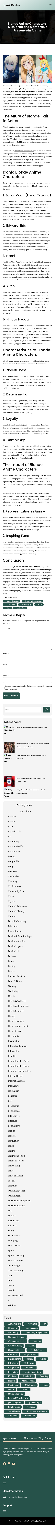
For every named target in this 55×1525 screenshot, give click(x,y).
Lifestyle (12, 1120)
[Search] (46, 709)
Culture (12, 916)
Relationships (14, 1407)
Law (10, 1101)
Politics (12, 1215)
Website (6, 675)
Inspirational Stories (33, 1372)
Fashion (12, 956)
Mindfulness (30, 1385)
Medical (12, 1135)
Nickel (11, 1180)
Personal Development (19, 1200)
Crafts (11, 896)
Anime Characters (13, 601)
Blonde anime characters (33, 601)
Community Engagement (36, 1332)
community (13, 1332)
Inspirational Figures (18, 1061)
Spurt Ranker (11, 5)
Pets (10, 1210)
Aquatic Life (14, 831)
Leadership (13, 1106)
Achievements (14, 1324)
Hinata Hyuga (26, 604)
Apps (10, 826)
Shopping (13, 1240)
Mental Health (28, 1380)
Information (14, 1051)
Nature (11, 1150)
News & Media (15, 1175)
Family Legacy (15, 946)
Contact (48, 1438)
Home (27, 1438)
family (30, 1359)
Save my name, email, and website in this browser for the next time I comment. (28, 687)
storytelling (13, 1415)
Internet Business (16, 1080)
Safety (11, 1230)
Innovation (30, 1367)
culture (32, 1345)
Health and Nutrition (18, 1006)
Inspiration (13, 1372)
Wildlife (12, 1305)
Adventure (32, 1324)
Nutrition (12, 1185)
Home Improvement (18, 1026)
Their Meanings (16, 1270)
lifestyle (11, 1380)
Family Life (14, 951)
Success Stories (15, 1260)
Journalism (13, 1090)
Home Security (15, 1031)
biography (12, 1328)
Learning (44, 1376)
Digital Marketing (17, 921)
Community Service (17, 1341)
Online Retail (14, 1195)
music (45, 1385)
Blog (10, 866)
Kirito (40, 604)
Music (11, 1145)
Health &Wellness (17, 1001)
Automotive (14, 851)
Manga (11, 1130)
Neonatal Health (16, 1160)
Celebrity (12, 881)
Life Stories (14, 1116)
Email (6, 664)
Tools (11, 1280)
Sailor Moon (21, 608)
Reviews (12, 1225)
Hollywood (29, 1363)
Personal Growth (16, 1205)
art (45, 1324)
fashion (43, 1359)
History (12, 1016)
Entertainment (15, 931)
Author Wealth (15, 846)
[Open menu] (50, 5)
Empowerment (30, 1354)
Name (6, 654)
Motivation (13, 1140)
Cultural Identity (16, 911)
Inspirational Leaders (18, 1066)
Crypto (11, 901)
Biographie (13, 861)
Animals (12, 816)
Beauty (11, 856)
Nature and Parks (16, 1155)
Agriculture (25, 811)
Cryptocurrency (15, 1345)
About (34, 1438)
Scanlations (14, 1235)
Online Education (17, 1190)
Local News (14, 1125)
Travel (11, 1285)
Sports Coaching (16, 1255)
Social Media (14, 1245)
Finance (12, 961)
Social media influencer (37, 1411)
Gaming (12, 986)
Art (9, 836)
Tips (10, 1275)
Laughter (12, 1095)
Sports (11, 1250)
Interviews (13, 1085)
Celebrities (13, 876)
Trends (11, 1290)
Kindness (12, 1376)
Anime (14, 597)
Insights (12, 1056)
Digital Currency (38, 1350)
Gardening (13, 991)
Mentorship (13, 1385)
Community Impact (16, 1337)
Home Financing (16, 1021)
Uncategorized (15, 1295)
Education (13, 926)
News (11, 1170)
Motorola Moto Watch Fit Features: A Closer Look (31, 727)
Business (12, 871)
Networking (14, 1165)
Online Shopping (15, 1394)
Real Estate (13, 1220)
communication (31, 1328)
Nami (8, 608)
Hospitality (13, 1036)
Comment (7, 628)
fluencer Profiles (16, 976)
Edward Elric (11, 604)
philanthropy (35, 1402)
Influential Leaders (17, 1046)
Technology (14, 1265)
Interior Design (15, 1076)
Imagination (14, 1041)
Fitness (11, 971)
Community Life (16, 891)
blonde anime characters (24, 151)
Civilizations (14, 886)
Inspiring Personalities (19, 1071)
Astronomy (13, 841)
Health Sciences (16, 1011)
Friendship (13, 1363)
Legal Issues (14, 1111)
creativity (37, 1341)
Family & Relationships (20, 936)
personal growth (15, 1402)
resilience (31, 1407)
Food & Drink (15, 981)
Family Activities (16, 941)
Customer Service (16, 1350)
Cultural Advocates (17, 906)
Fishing (12, 966)
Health (11, 996)
